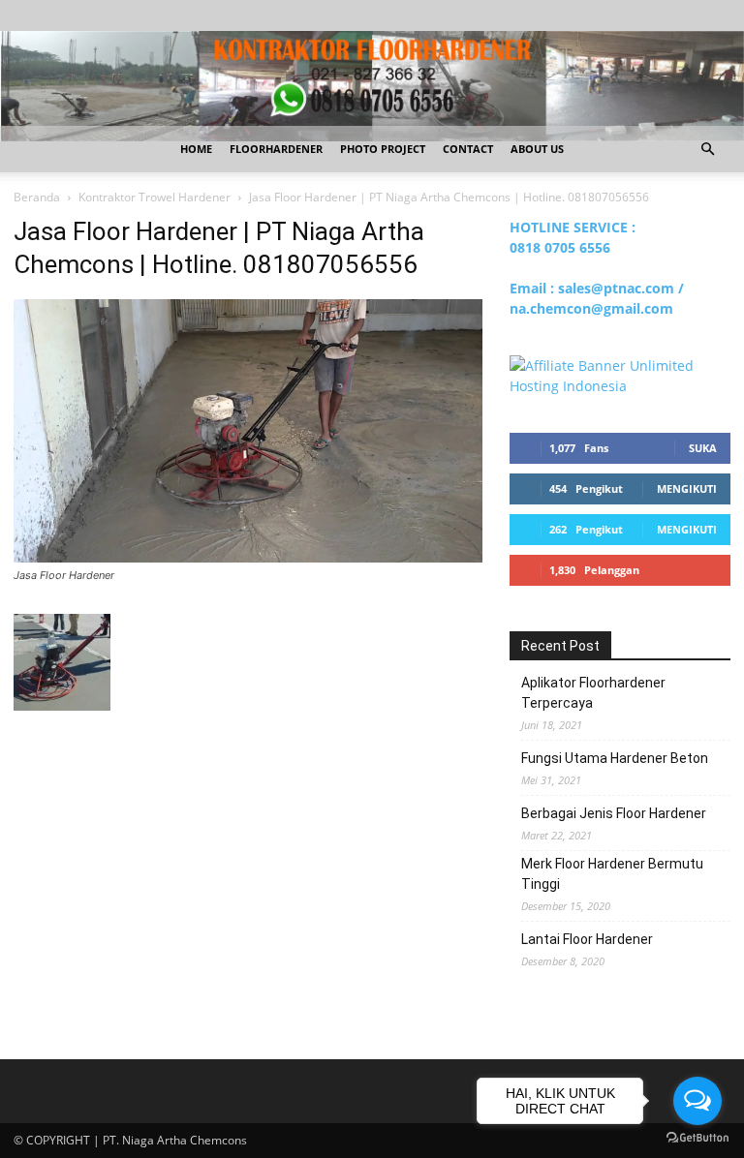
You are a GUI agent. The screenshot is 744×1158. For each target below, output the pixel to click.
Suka (703, 448)
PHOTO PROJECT (382, 148)
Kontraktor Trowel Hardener (154, 197)
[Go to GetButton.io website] (697, 1138)
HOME (196, 148)
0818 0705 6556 (560, 247)
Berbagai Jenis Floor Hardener (613, 813)
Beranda (37, 197)
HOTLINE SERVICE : (573, 227)
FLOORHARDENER (276, 148)
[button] (707, 149)
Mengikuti (687, 488)
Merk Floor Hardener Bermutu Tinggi (612, 874)
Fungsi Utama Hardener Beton (614, 758)
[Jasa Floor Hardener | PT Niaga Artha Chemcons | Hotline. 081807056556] (248, 557)
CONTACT (468, 148)
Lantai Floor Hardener (587, 939)
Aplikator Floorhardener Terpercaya (593, 693)
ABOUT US (537, 148)
